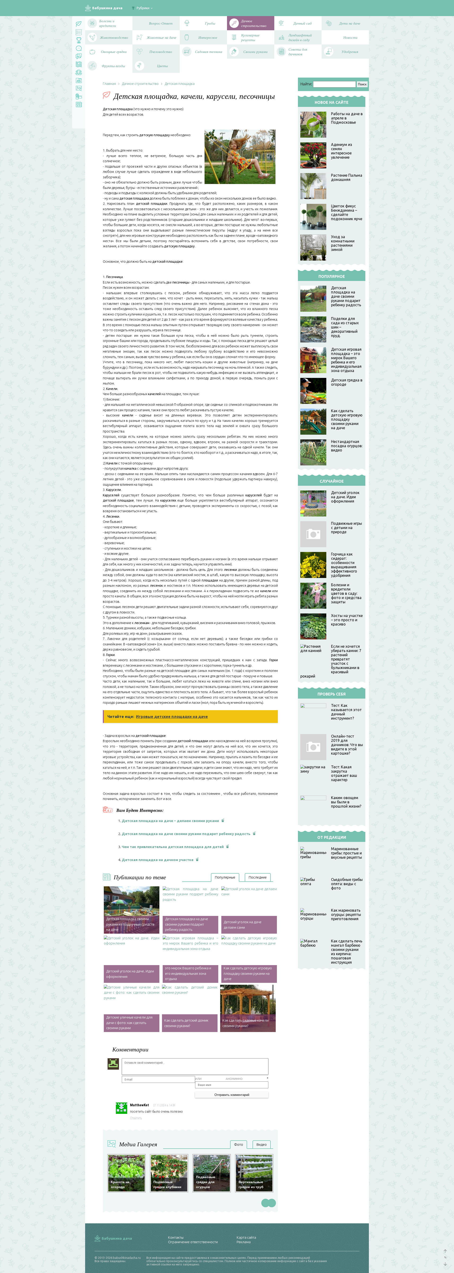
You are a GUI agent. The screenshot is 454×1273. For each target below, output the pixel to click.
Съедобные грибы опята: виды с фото (347, 883)
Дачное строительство (140, 84)
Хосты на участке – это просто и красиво (347, 619)
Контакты (175, 1237)
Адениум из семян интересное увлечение (341, 150)
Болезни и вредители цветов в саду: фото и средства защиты (346, 593)
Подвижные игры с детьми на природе (346, 527)
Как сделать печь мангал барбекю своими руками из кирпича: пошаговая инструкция (346, 951)
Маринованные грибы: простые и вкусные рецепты (346, 853)
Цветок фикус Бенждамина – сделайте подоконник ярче (346, 212)
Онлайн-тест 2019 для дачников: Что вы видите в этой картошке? (347, 744)
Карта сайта (246, 1237)
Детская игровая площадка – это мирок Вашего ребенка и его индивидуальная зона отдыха (346, 360)
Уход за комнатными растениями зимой (342, 243)
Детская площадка (180, 84)
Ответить (136, 1118)
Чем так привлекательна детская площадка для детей (173, 847)
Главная (109, 84)
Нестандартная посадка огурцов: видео (346, 445)
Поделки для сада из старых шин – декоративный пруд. (345, 327)
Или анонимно (219, 1078)
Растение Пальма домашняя (346, 177)
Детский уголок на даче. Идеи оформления (345, 496)
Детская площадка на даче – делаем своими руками (170, 821)
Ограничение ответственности (193, 1242)
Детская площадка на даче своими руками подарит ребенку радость (186, 834)
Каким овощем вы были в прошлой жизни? (346, 802)
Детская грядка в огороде (346, 382)
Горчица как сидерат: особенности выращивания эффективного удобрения (344, 564)
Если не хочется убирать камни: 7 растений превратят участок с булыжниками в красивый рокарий (330, 661)
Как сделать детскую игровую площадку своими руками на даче (346, 419)
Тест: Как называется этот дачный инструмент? (346, 711)
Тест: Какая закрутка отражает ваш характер (344, 773)
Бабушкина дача (107, 8)
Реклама (244, 1242)
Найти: (306, 84)
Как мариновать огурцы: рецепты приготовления (346, 914)
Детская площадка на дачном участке (157, 860)
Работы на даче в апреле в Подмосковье (347, 118)
